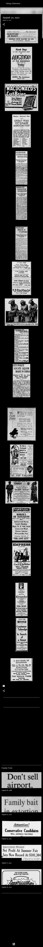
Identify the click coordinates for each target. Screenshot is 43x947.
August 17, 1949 (6, 863)
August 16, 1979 (7, 887)
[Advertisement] (21, 735)
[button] (4, 24)
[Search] (40, 3)
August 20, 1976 (7, 814)
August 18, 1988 (7, 790)
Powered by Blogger (22, 944)
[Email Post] (4, 686)
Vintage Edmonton (13, 3)
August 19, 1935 (6, 839)
